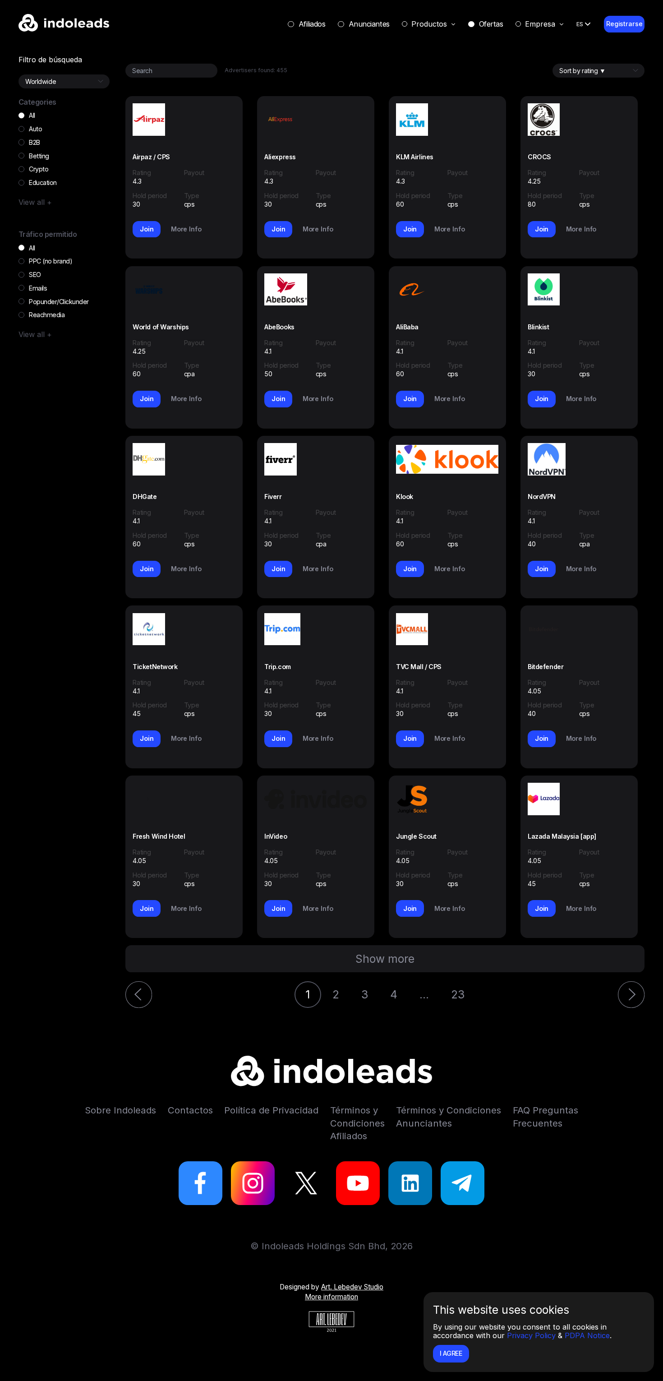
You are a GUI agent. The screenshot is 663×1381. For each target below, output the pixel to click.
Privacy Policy (531, 1335)
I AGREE (451, 1353)
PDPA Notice (587, 1335)
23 (458, 994)
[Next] (631, 994)
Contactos (190, 1110)
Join (146, 229)
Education (43, 182)
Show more (384, 958)
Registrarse (624, 24)
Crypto (38, 169)
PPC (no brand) (50, 261)
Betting (39, 156)
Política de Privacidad (271, 1110)
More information (331, 1297)
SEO (35, 274)
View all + (35, 202)
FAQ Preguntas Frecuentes (545, 1116)
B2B (34, 142)
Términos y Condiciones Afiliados (357, 1122)
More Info (186, 229)
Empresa (540, 23)
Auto (35, 129)
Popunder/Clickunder (59, 301)
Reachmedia (46, 315)
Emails (38, 288)
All (32, 115)
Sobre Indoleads (120, 1110)
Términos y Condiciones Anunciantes (448, 1116)
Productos (429, 23)
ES (579, 24)
